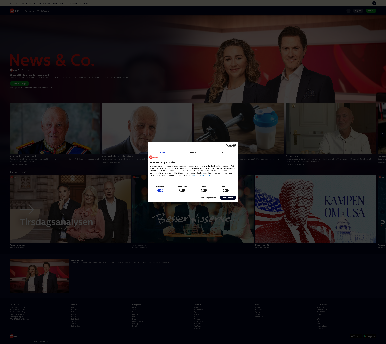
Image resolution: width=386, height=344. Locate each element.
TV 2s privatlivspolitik (202, 175)
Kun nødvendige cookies (207, 198)
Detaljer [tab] (193, 152)
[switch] (182, 190)
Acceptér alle (228, 198)
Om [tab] (223, 152)
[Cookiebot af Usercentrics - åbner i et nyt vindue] (227, 145)
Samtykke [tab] (162, 152)
